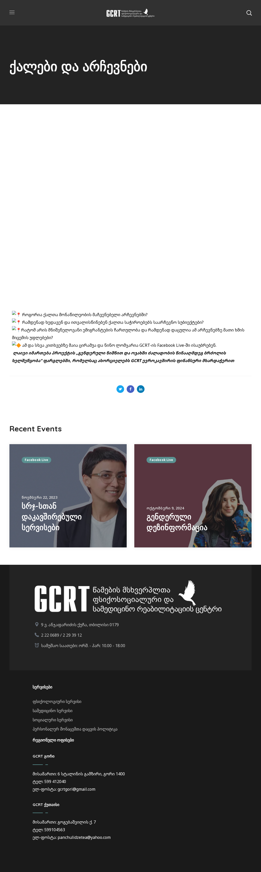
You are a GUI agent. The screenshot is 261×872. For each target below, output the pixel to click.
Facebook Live (36, 460)
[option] (68, 495)
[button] (249, 12)
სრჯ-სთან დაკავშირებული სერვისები (52, 516)
